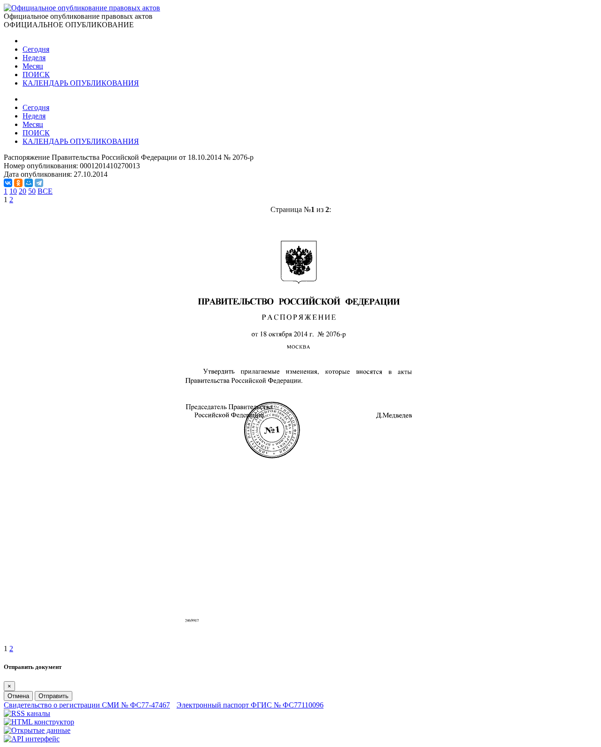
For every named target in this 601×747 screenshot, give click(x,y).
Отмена (18, 696)
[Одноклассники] (18, 183)
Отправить (54, 696)
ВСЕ (45, 191)
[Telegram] (39, 183)
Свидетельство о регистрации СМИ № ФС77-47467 (87, 705)
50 (32, 191)
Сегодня (36, 49)
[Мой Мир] (28, 183)
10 (13, 191)
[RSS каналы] (27, 713)
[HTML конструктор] (39, 722)
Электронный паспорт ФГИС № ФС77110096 (250, 705)
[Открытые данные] (37, 730)
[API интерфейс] (32, 739)
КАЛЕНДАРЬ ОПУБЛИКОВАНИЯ (81, 83)
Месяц (33, 66)
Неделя (34, 58)
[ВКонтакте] (8, 183)
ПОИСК (36, 75)
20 (22, 191)
